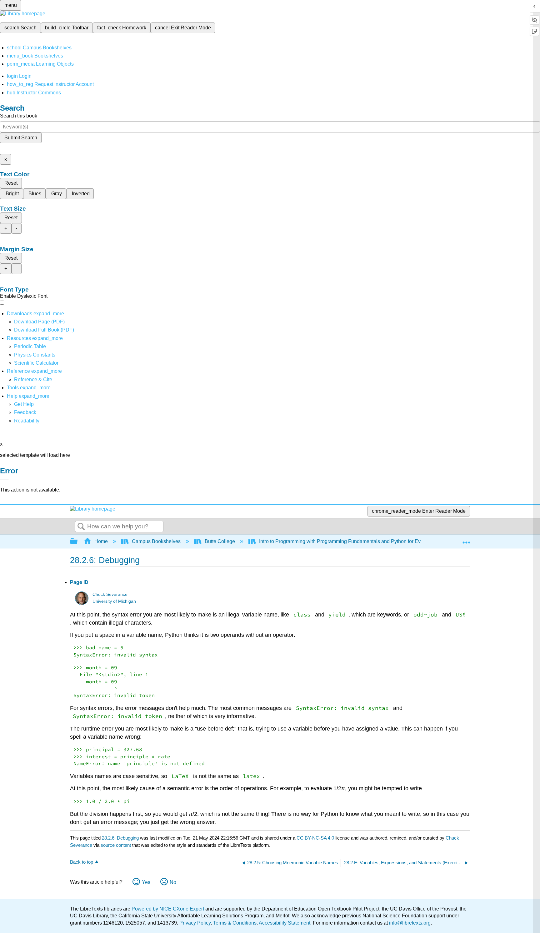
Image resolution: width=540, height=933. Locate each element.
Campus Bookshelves (156, 541)
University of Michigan (114, 601)
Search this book (18, 115)
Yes (146, 882)
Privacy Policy (195, 923)
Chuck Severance (110, 594)
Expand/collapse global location (466, 539)
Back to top (81, 862)
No (173, 882)
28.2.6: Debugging (120, 838)
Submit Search (20, 137)
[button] (25, 412)
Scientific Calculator (36, 363)
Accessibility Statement (284, 923)
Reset (11, 183)
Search (81, 526)
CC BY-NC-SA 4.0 (315, 838)
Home (101, 541)
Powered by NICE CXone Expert (168, 908)
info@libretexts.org (409, 923)
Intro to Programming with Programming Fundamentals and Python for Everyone (347, 541)
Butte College (219, 541)
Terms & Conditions (235, 923)
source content (116, 845)
